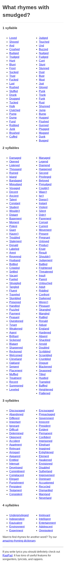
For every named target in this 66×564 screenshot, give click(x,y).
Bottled (13, 264)
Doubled (44, 347)
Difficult (13, 429)
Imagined (44, 448)
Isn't (41, 195)
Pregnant (44, 237)
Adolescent (45, 526)
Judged (43, 37)
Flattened (44, 393)
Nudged (44, 53)
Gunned (44, 125)
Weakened (15, 328)
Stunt (42, 64)
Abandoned (16, 414)
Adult (42, 286)
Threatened (46, 271)
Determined (16, 433)
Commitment (17, 471)
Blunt (12, 64)
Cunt (42, 60)
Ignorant (14, 425)
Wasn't (43, 191)
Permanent (45, 433)
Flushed (44, 121)
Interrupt (14, 463)
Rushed (14, 87)
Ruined (13, 172)
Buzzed (43, 49)
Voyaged (14, 188)
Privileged (45, 176)
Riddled (43, 290)
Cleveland (15, 359)
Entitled (13, 459)
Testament (15, 490)
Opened (14, 161)
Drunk (13, 94)
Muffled (13, 374)
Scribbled (44, 351)
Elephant (44, 444)
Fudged (43, 56)
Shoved (14, 41)
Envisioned (45, 463)
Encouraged (46, 410)
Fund (12, 121)
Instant (43, 203)
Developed (16, 467)
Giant (12, 229)
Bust (41, 75)
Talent (13, 199)
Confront (44, 294)
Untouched (45, 283)
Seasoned (45, 370)
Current (43, 226)
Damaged (15, 157)
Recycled (44, 486)
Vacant (13, 275)
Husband (14, 260)
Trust (12, 75)
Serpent (14, 366)
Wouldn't (14, 210)
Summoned (16, 385)
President (44, 425)
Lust (11, 83)
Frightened (45, 267)
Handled (14, 305)
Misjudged (15, 184)
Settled (13, 271)
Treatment (15, 378)
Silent (42, 210)
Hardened (45, 332)
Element (44, 456)
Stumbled (15, 298)
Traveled (14, 294)
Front (12, 68)
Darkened (45, 298)
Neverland (45, 497)
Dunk (42, 136)
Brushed (14, 132)
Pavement (45, 218)
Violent (43, 207)
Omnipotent (46, 530)
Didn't (42, 214)
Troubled (14, 237)
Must (42, 79)
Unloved (44, 241)
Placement (15, 370)
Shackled (44, 340)
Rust (42, 102)
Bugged (43, 140)
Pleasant (44, 305)
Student (14, 207)
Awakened (45, 459)
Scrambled (45, 355)
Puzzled (14, 309)
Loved (13, 37)
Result (43, 252)
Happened (45, 169)
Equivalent (15, 522)
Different (14, 418)
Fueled (13, 279)
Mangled (44, 313)
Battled (43, 264)
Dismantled (46, 490)
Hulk (12, 106)
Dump (13, 117)
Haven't (13, 233)
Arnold (43, 343)
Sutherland (45, 471)
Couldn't (44, 188)
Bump (42, 113)
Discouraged (17, 410)
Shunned (44, 106)
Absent (43, 336)
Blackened (45, 366)
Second (43, 172)
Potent (13, 226)
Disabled (44, 467)
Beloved (44, 180)
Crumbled (45, 359)
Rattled (43, 317)
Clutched (14, 110)
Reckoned (15, 351)
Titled (42, 374)
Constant (14, 203)
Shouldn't (44, 256)
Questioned (16, 321)
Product (43, 245)
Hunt (12, 60)
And (11, 45)
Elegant (14, 478)
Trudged (14, 56)
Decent (13, 191)
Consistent (15, 494)
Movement (45, 229)
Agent (12, 332)
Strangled (45, 309)
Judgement (45, 260)
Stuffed (13, 91)
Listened (14, 165)
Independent (16, 519)
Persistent (15, 486)
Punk (42, 91)
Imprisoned (45, 440)
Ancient (13, 195)
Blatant (13, 343)
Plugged (44, 129)
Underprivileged (19, 515)
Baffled (43, 385)
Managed (44, 157)
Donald (13, 245)
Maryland (44, 494)
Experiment (16, 530)
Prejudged (45, 184)
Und (41, 45)
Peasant (14, 317)
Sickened (15, 340)
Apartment (15, 444)
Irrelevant (44, 515)
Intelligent (45, 519)
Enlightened (46, 452)
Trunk (42, 94)
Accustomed (46, 482)
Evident (43, 429)
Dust (42, 72)
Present (43, 233)
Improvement (46, 475)
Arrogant (14, 452)
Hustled (43, 378)
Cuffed (13, 136)
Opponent (15, 437)
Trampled (44, 381)
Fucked (13, 79)
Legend (43, 161)
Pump (12, 113)
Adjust (43, 324)
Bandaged (15, 180)
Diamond (44, 165)
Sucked (13, 72)
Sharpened (16, 347)
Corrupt (43, 222)
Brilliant (13, 336)
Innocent (44, 421)
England (44, 328)
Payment (14, 313)
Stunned (44, 68)
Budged (14, 53)
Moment (14, 222)
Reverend (15, 256)
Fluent (13, 290)
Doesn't (43, 199)
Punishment (16, 482)
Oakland (14, 362)
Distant (13, 214)
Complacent (16, 475)
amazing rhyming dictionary (19, 540)
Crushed (14, 49)
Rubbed (14, 125)
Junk (12, 129)
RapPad (8, 555)
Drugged (14, 98)
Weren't (43, 302)
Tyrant (13, 324)
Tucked (13, 102)
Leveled (14, 389)
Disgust (43, 362)
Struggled (15, 283)
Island (13, 176)
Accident (14, 440)
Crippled (14, 267)
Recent (13, 381)
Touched (44, 41)
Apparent (14, 456)
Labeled (14, 248)
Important (14, 421)
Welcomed (15, 355)
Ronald (43, 321)
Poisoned (15, 302)
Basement (15, 218)
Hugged (44, 117)
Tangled (14, 286)
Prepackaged (47, 414)
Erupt (42, 248)
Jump (42, 110)
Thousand (15, 169)
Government (46, 418)
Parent (43, 279)
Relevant (14, 448)
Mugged (44, 132)
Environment (17, 526)
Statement (15, 241)
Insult (42, 275)
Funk (42, 98)
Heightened (46, 389)
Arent (12, 252)
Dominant (45, 478)
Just (41, 83)
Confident (45, 437)
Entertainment (47, 522)
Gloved (43, 87)
